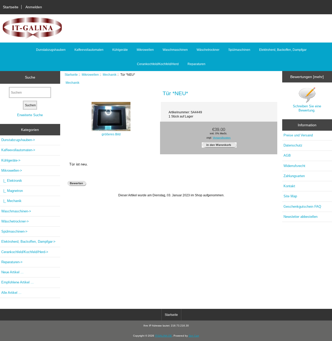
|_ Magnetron (12, 191)
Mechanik (109, 74)
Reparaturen (196, 64)
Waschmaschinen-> (16, 211)
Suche (30, 77)
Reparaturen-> (12, 262)
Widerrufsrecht (294, 166)
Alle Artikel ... (11, 293)
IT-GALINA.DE (163, 335)
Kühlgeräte (120, 50)
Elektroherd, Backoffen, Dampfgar (283, 50)
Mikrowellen (90, 74)
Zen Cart (194, 335)
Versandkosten (222, 137)
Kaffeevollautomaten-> (18, 150)
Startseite (10, 7)
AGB (287, 155)
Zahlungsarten (294, 176)
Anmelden (33, 7)
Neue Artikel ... (12, 272)
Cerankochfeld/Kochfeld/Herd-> (24, 252)
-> (11, 170)
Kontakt (289, 186)
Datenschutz (292, 145)
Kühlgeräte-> (10, 160)
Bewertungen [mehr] (307, 77)
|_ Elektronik (11, 181)
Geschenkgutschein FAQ (302, 206)
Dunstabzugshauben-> (18, 140)
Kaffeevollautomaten (88, 50)
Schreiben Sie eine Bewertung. (307, 108)
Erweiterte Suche (30, 115)
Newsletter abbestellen (300, 217)
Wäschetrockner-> (15, 221)
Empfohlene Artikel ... (17, 282)
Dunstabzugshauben (51, 50)
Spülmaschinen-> (14, 231)
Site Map (290, 196)
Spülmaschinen (239, 50)
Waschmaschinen (175, 50)
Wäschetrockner (208, 50)
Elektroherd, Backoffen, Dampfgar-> (28, 241)
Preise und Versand (298, 135)
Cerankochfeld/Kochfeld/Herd (158, 64)
